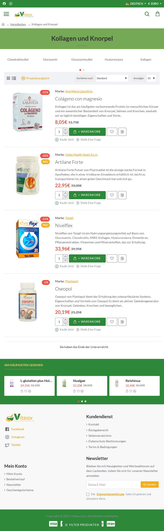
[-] (65, 134)
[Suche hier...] (147, 13)
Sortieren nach (85, 78)
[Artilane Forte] (27, 175)
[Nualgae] (64, 383)
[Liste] (14, 78)
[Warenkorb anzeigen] (157, 13)
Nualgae (79, 381)
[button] (80, 70)
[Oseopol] (27, 302)
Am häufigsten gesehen (23, 365)
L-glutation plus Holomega (36, 381)
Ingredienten (18, 24)
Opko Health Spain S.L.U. (81, 154)
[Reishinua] (117, 383)
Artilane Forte (69, 162)
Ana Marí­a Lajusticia (78, 91)
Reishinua (133, 381)
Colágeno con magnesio (78, 99)
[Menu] (6, 13)
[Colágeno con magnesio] (27, 112)
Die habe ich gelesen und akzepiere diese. (118, 496)
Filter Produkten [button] (84, 525)
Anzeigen (138, 78)
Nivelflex (63, 225)
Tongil (69, 218)
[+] (65, 130)
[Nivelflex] (27, 239)
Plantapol (71, 281)
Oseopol (63, 289)
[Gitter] (8, 78)
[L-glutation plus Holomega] (12, 383)
